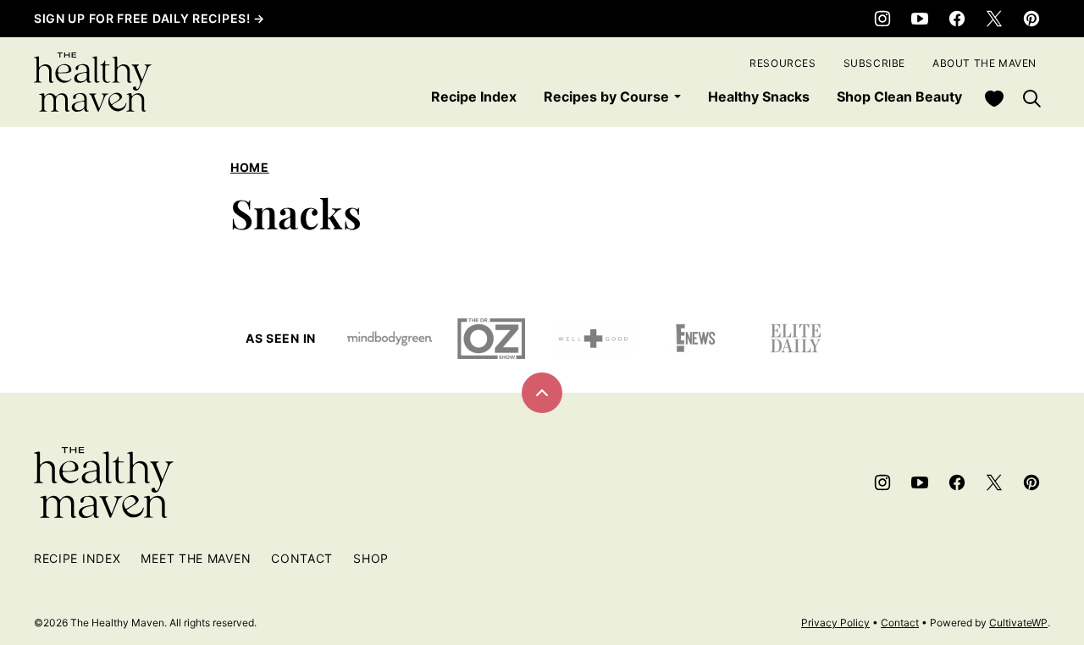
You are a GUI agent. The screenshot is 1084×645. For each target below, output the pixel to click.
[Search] (1031, 98)
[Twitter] (994, 18)
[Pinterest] (1031, 18)
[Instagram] (882, 18)
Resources (782, 63)
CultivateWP (1018, 622)
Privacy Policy (835, 622)
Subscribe (874, 63)
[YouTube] (919, 18)
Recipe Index (474, 96)
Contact (302, 558)
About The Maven (984, 63)
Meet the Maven (196, 558)
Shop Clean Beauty (899, 96)
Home (249, 167)
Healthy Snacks (759, 96)
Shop (371, 558)
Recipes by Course (606, 96)
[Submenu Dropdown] (677, 96)
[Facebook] (957, 18)
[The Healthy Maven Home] (93, 82)
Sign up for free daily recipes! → (149, 18)
